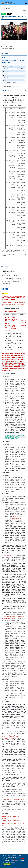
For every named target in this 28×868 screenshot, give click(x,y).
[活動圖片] (14, 30)
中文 (24, 10)
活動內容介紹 (6, 90)
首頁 (4, 8)
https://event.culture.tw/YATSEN (11, 275)
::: (1, 8)
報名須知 (4, 289)
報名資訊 (4, 266)
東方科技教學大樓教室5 (10, 82)
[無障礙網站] (6, 865)
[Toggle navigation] (26, 3)
